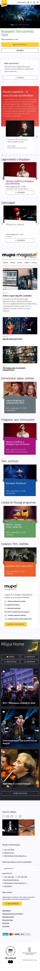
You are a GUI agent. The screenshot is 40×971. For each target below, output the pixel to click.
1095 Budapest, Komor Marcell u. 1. (15, 856)
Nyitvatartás (8, 886)
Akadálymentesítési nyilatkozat (12, 914)
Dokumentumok (7, 920)
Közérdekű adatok (8, 917)
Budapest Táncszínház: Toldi (17, 33)
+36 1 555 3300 (9, 877)
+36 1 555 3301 (22, 877)
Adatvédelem (6, 911)
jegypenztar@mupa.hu (11, 880)
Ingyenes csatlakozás (15, 624)
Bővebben (20, 51)
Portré (5, 263)
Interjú (12, 263)
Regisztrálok (13, 904)
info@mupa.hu (9, 853)
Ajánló (27, 263)
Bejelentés (5, 923)
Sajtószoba (5, 926)
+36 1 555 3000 (9, 849)
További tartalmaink (20, 793)
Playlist (34, 263)
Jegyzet (19, 263)
